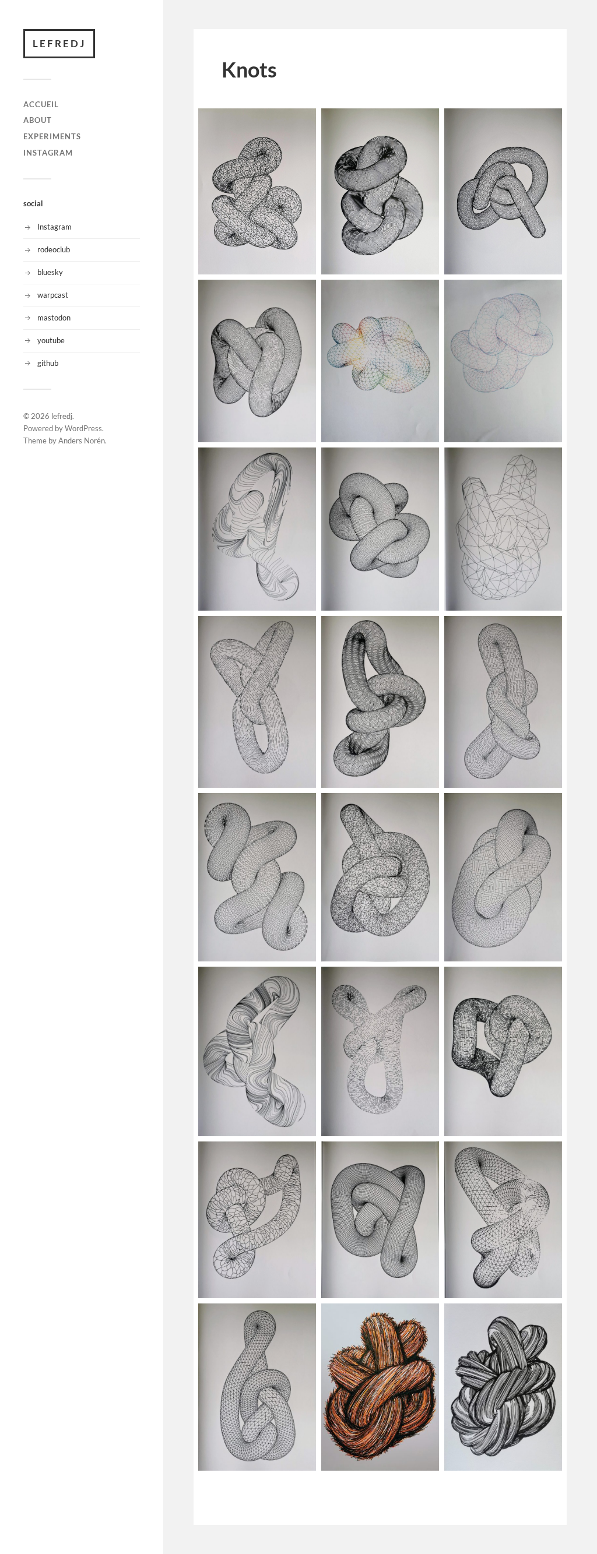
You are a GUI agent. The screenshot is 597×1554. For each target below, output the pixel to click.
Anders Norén (81, 440)
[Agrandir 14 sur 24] (424, 808)
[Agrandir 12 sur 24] (547, 631)
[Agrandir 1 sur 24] (301, 123)
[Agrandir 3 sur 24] (547, 123)
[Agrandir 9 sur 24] (547, 462)
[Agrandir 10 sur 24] (301, 631)
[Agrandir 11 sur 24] (424, 631)
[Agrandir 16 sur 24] (301, 982)
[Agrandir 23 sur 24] (424, 1318)
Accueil (41, 104)
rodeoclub (53, 249)
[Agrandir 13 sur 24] (301, 808)
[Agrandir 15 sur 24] (547, 808)
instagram (48, 152)
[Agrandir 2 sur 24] (424, 123)
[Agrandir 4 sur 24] (301, 295)
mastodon (54, 317)
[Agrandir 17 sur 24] (424, 982)
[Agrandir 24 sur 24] (547, 1318)
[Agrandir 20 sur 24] (424, 1156)
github (47, 363)
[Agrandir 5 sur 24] (424, 295)
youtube (51, 340)
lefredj (59, 43)
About (37, 120)
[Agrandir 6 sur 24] (547, 295)
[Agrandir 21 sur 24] (547, 1156)
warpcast (52, 294)
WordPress (83, 428)
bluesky (50, 272)
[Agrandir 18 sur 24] (547, 982)
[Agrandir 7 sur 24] (301, 462)
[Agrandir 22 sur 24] (301, 1318)
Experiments (52, 136)
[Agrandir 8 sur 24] (424, 462)
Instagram (54, 226)
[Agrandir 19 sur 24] (301, 1156)
